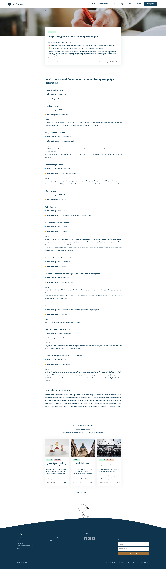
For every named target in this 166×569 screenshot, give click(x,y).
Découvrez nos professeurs (25, 546)
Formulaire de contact (23, 538)
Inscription (150, 3)
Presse (52, 540)
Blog (115, 3)
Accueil (93, 3)
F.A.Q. (18, 540)
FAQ (121, 3)
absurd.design (145, 562)
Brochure (19, 548)
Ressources (20, 543)
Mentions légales (22, 562)
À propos (129, 3)
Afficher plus (82, 492)
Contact (138, 3)
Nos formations (104, 3)
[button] (104, 4)
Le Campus (18, 3)
